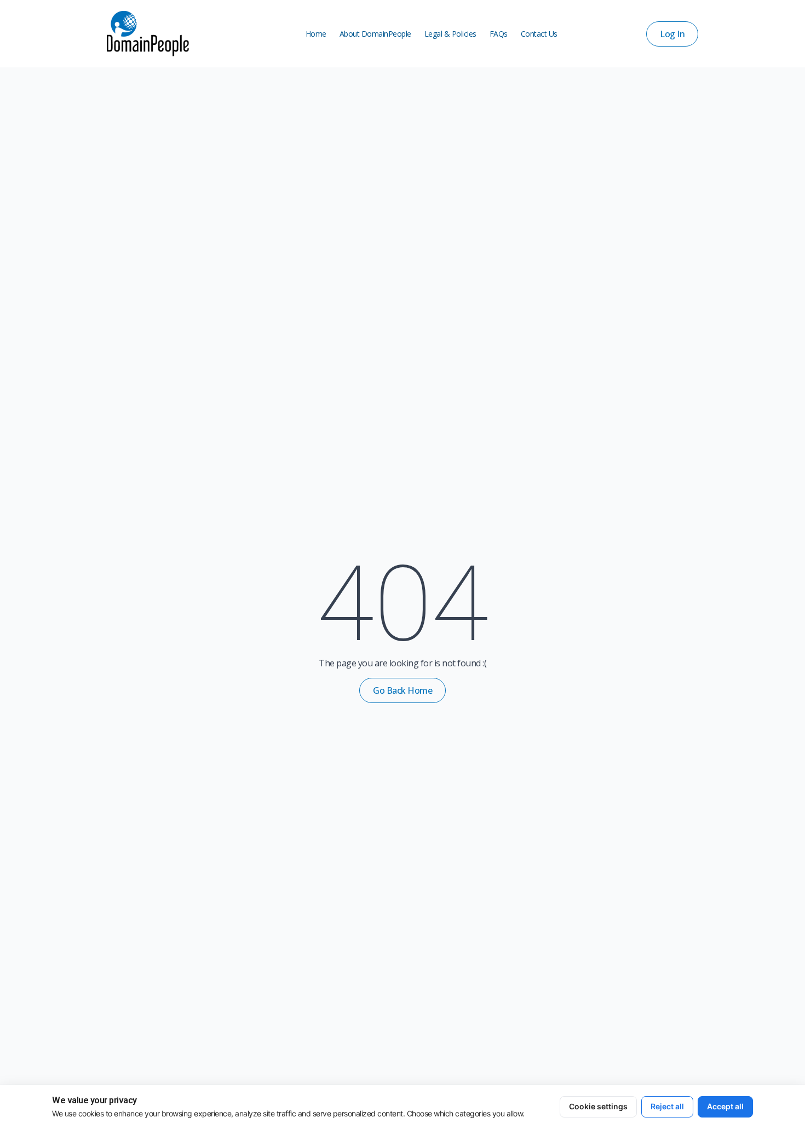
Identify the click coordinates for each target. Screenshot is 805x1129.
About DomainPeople (375, 33)
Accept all (725, 1106)
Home (316, 33)
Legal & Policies (450, 33)
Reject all (667, 1106)
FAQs (499, 33)
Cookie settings (598, 1106)
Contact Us (539, 33)
